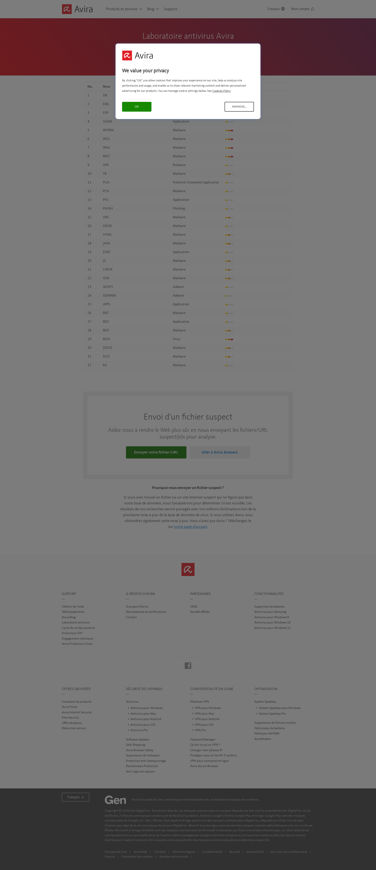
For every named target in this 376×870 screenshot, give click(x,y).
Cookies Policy (221, 90)
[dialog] (188, 81)
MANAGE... (239, 106)
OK (137, 106)
